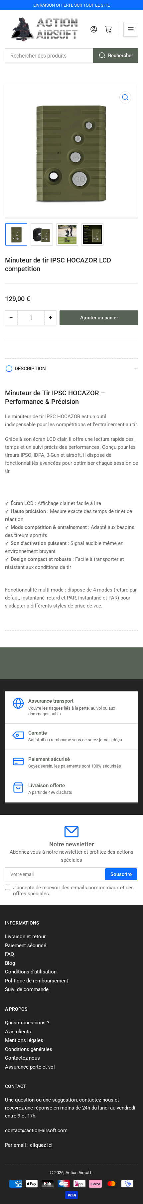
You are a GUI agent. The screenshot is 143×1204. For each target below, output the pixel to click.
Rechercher (120, 56)
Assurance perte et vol (30, 1067)
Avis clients (18, 1032)
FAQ (9, 954)
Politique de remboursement (36, 981)
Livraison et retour (25, 937)
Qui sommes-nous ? (27, 1023)
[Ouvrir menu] (130, 29)
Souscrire (121, 874)
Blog (10, 963)
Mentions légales (24, 1040)
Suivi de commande (27, 989)
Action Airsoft (78, 1172)
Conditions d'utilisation (31, 972)
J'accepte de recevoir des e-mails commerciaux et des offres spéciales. (73, 891)
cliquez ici (41, 1145)
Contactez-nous (22, 1058)
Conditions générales (28, 1049)
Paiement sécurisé (25, 945)
